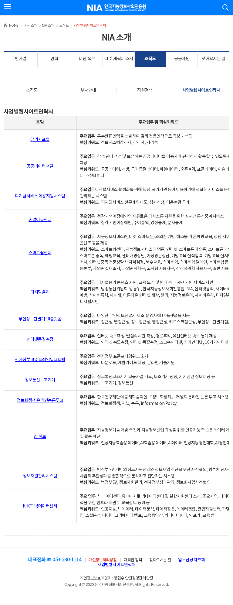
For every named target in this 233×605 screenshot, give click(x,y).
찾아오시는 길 (213, 58)
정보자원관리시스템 (40, 476)
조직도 (150, 58)
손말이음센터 (40, 219)
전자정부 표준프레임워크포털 (40, 359)
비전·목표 (87, 58)
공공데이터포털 (40, 166)
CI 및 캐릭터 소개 (118, 58)
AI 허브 (40, 436)
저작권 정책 (133, 560)
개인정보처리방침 (102, 560)
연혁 (54, 58)
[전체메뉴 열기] (7, 7)
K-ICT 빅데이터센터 (40, 506)
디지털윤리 (39, 292)
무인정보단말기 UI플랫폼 (40, 319)
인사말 (20, 58)
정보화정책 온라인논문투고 (40, 400)
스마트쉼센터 (40, 253)
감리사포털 (39, 139)
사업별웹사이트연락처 (201, 90)
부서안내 (88, 90)
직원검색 (144, 90)
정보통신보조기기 (40, 380)
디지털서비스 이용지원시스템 (40, 196)
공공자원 (181, 58)
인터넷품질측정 (40, 339)
